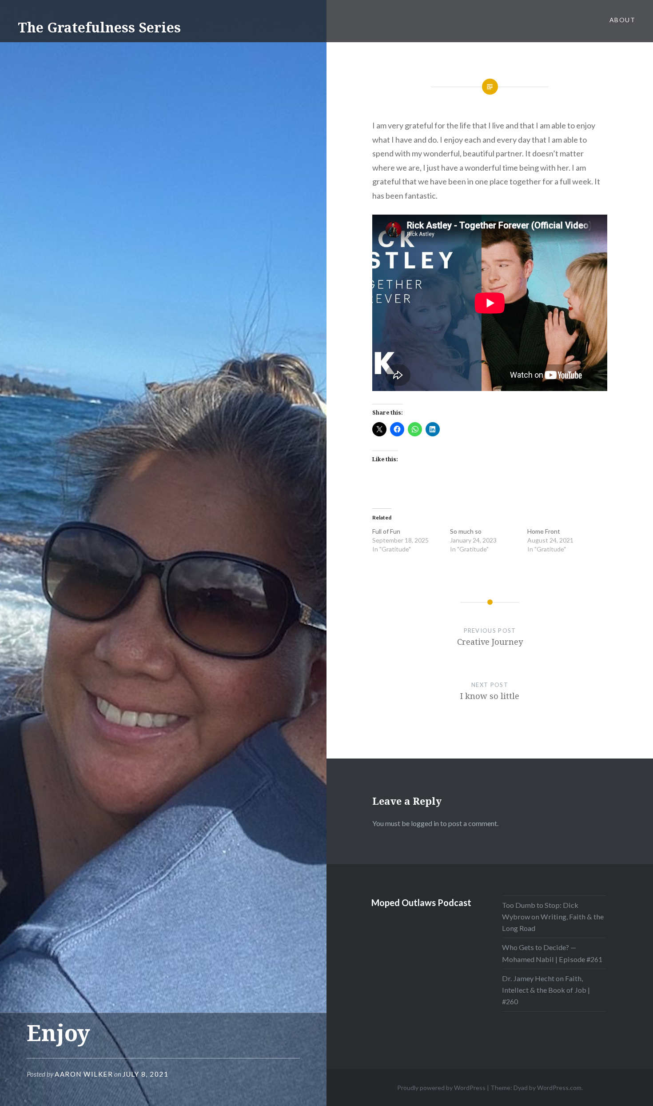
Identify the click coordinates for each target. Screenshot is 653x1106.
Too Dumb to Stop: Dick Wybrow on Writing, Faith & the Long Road (553, 916)
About (622, 20)
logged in (425, 823)
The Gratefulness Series (99, 27)
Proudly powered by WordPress (441, 1087)
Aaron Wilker (84, 1074)
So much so (466, 531)
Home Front (543, 531)
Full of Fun (386, 531)
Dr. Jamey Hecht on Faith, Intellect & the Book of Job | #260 (546, 990)
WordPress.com (559, 1087)
